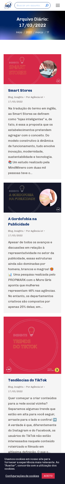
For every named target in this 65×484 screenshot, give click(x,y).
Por (34, 97)
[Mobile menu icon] (57, 5)
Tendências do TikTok (27, 380)
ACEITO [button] (48, 475)
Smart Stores (20, 90)
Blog (10, 97)
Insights (18, 97)
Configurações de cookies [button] (22, 476)
